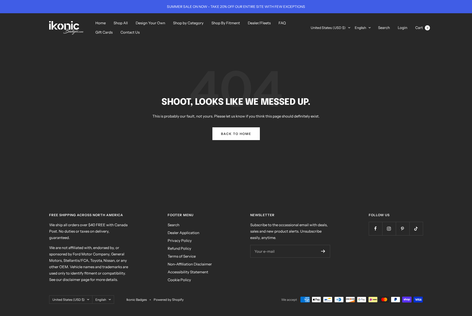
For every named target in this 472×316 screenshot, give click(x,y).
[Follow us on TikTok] (416, 228)
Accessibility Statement (188, 272)
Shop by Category (188, 23)
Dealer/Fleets (259, 23)
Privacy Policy (180, 240)
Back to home (236, 134)
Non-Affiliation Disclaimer (190, 264)
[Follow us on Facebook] (375, 228)
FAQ (282, 23)
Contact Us (130, 32)
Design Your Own (150, 23)
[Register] (323, 251)
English (360, 28)
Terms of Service (182, 256)
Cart (421, 27)
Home (100, 23)
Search (384, 27)
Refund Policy (179, 248)
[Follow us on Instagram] (389, 228)
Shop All (121, 23)
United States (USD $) (328, 28)
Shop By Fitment (225, 23)
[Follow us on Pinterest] (402, 228)
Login (402, 27)
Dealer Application (183, 232)
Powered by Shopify (169, 300)
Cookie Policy (179, 279)
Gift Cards (104, 32)
